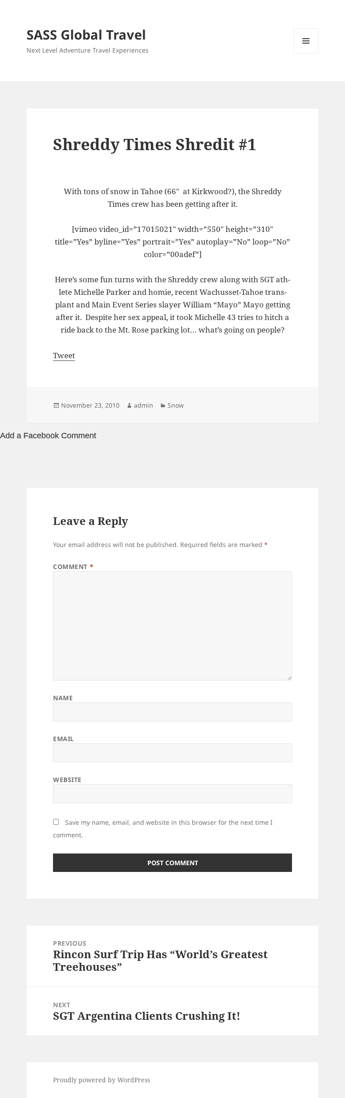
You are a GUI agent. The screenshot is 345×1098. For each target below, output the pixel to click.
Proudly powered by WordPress (101, 1080)
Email (63, 738)
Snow (176, 405)
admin (143, 405)
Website (67, 779)
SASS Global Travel (86, 34)
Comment (73, 566)
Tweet (64, 355)
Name (63, 697)
